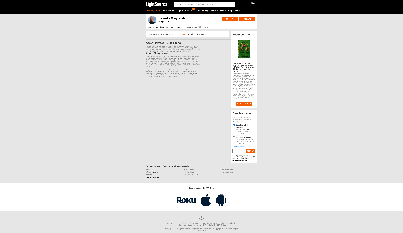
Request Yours (244, 104)
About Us (224, 223)
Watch (151, 27)
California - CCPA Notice (217, 225)
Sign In (254, 3)
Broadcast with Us (185, 225)
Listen (186, 27)
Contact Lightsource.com (210, 223)
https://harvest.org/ (152, 177)
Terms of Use (246, 160)
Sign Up (250, 151)
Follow (230, 19)
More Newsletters (238, 146)
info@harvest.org (152, 172)
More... (238, 11)
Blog (230, 11)
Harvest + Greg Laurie (171, 18)
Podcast (169, 27)
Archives (160, 27)
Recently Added (153, 11)
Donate (247, 19)
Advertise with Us (200, 225)
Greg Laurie (163, 21)
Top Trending (202, 11)
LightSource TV (185, 11)
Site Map (233, 223)
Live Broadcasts (218, 11)
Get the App (171, 223)
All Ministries (169, 11)
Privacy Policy (236, 160)
